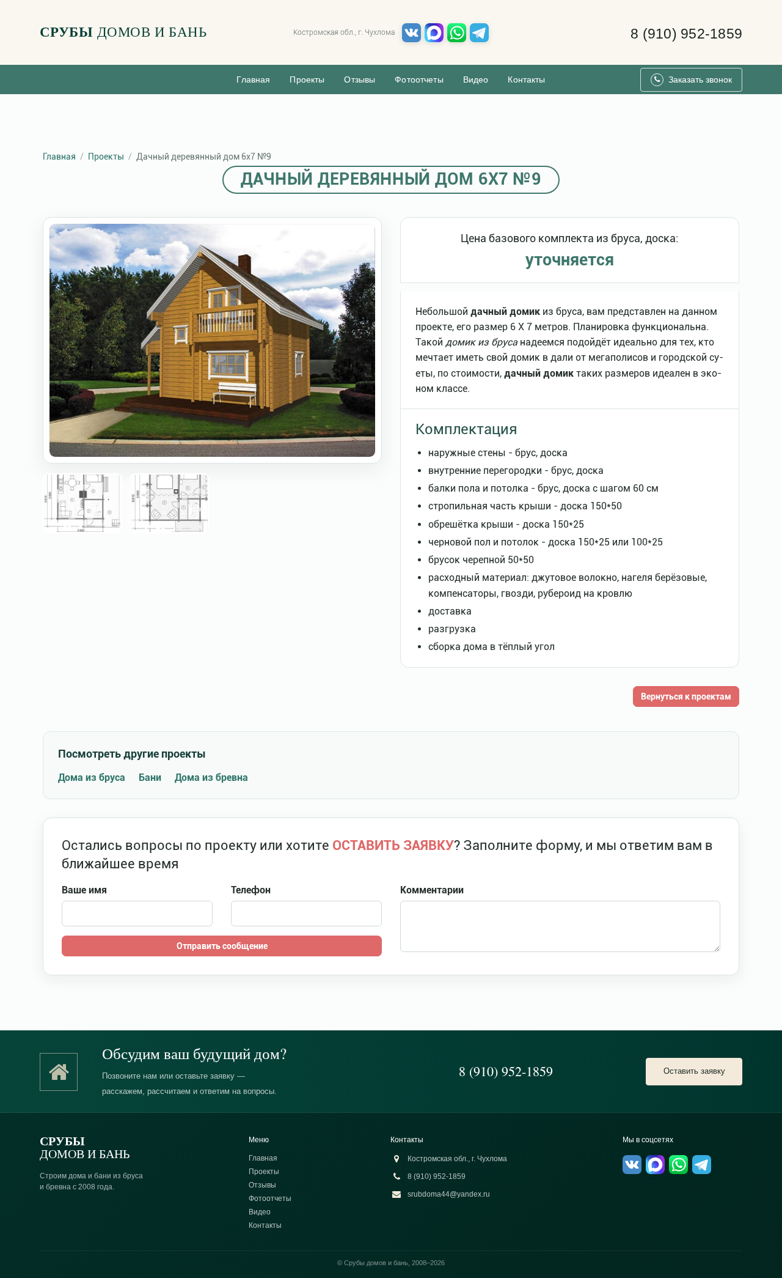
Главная (253, 79)
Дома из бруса (91, 777)
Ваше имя (84, 890)
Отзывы (359, 79)
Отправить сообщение (222, 946)
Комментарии (432, 890)
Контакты (526, 79)
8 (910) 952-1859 (686, 34)
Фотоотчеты (419, 79)
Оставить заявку (694, 1071)
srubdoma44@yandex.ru (448, 1194)
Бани (150, 777)
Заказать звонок (700, 79)
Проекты (307, 79)
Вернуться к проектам (686, 696)
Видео (476, 79)
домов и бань (123, 32)
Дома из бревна (211, 777)
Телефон (251, 890)
